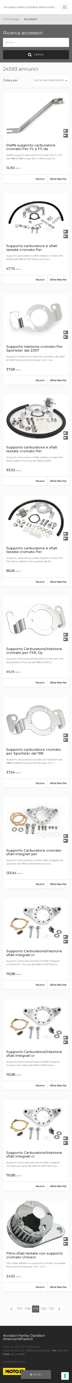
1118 (27, 1309)
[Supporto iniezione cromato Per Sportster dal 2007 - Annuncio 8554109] (36, 339)
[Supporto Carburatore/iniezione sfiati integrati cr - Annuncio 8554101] (36, 1044)
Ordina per (10, 80)
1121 (51, 1309)
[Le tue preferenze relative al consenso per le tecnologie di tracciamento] (65, 1376)
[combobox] (51, 80)
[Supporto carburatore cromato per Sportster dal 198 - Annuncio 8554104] (36, 742)
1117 (19, 1309)
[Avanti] (59, 1308)
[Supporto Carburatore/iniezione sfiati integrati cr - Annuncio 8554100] (36, 1145)
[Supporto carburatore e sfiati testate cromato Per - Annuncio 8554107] (36, 440)
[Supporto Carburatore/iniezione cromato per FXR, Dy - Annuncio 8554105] (36, 641)
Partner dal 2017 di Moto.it (21, 1347)
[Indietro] (11, 1308)
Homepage (11, 19)
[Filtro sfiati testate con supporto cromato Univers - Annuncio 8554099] (36, 1246)
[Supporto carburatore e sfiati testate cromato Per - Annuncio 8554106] (36, 541)
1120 (44, 1309)
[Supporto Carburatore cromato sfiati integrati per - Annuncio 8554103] (36, 843)
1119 (35, 1309)
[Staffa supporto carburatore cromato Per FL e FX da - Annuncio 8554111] (36, 137)
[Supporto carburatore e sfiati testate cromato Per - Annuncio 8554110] (36, 238)
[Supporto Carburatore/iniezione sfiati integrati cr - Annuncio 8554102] (36, 944)
